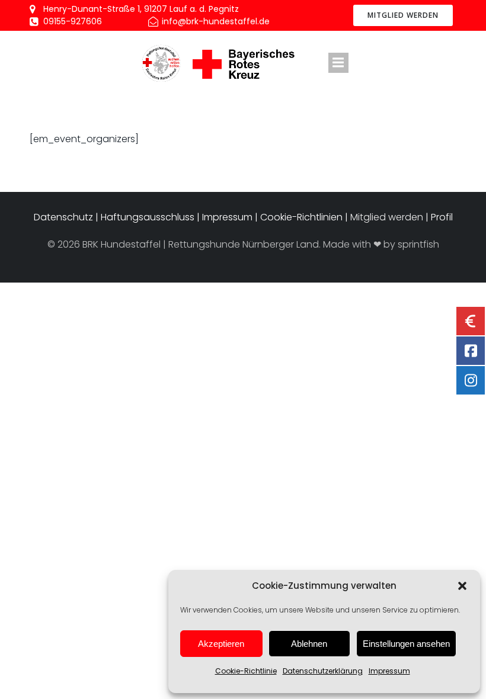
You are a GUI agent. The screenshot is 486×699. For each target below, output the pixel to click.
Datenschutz (64, 217)
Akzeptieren (221, 644)
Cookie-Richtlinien (301, 217)
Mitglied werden (386, 217)
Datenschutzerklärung (323, 671)
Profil (442, 217)
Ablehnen (309, 644)
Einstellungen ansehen (406, 644)
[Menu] (338, 63)
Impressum (389, 671)
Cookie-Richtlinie (246, 671)
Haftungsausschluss (147, 217)
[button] (462, 586)
